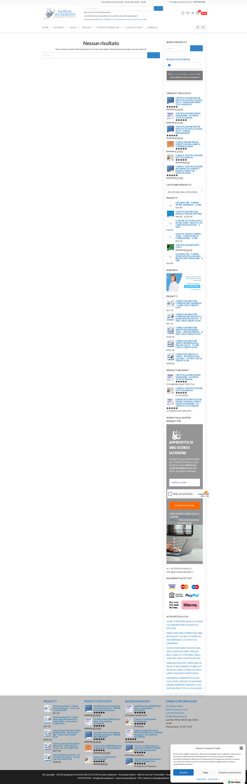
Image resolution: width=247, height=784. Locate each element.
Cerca (158, 8)
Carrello (152, 27)
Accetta (183, 772)
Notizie (86, 27)
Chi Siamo (58, 27)
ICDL (101, 19)
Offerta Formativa (108, 27)
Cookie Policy (201, 779)
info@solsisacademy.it (176, 716)
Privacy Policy (213, 779)
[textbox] (185, 192)
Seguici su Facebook (178, 59)
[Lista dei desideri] (188, 13)
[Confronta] (183, 13)
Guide (73, 27)
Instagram (203, 27)
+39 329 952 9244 (175, 713)
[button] (241, 748)
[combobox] (184, 191)
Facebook (198, 27)
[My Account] (193, 13)
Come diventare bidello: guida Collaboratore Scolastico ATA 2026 (184, 625)
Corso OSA (132, 19)
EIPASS (107, 19)
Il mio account (134, 27)
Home (45, 27)
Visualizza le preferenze (230, 772)
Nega (205, 772)
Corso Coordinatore (119, 19)
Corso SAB (142, 19)
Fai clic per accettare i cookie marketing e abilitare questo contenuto (185, 75)
